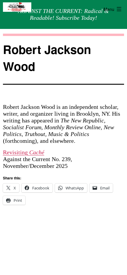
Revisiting (23, 152)
